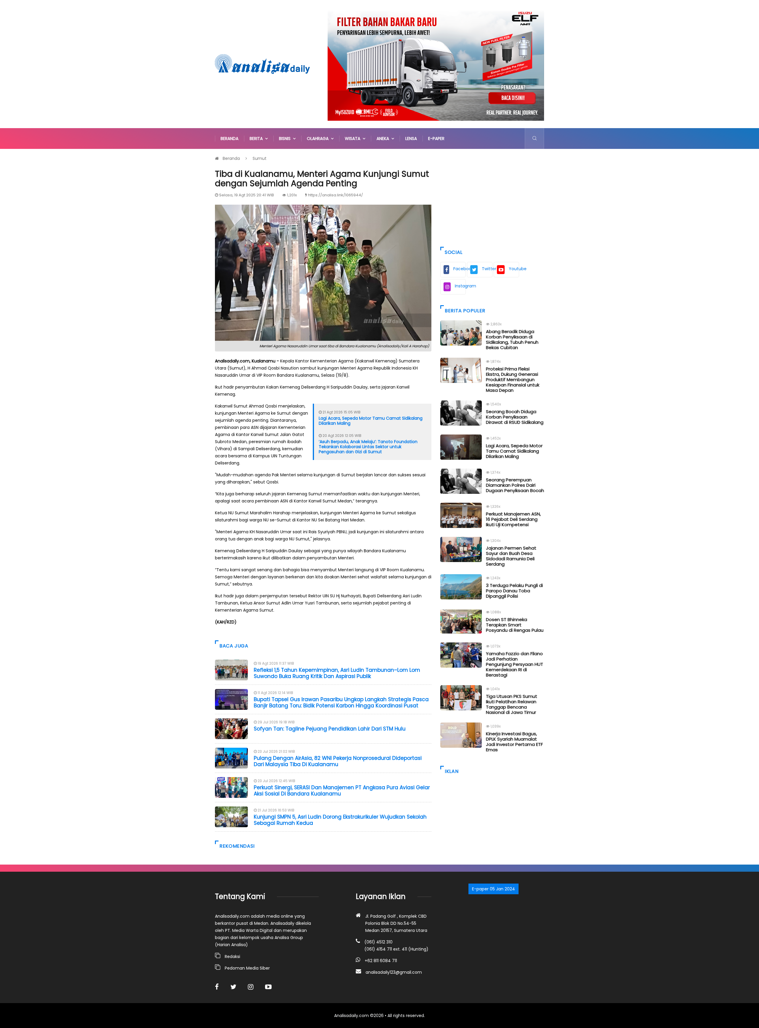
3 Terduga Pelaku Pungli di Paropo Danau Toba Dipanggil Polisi (514, 590)
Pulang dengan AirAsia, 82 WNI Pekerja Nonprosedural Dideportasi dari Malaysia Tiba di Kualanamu (338, 761)
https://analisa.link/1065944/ (335, 195)
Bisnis (286, 138)
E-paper (436, 138)
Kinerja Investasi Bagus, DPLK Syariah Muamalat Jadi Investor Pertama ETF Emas (514, 742)
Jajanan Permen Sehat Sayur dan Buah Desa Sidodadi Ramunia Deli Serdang (511, 556)
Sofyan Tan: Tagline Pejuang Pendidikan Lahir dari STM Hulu (330, 728)
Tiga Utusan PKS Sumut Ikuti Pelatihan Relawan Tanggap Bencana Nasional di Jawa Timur (511, 704)
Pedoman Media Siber (247, 968)
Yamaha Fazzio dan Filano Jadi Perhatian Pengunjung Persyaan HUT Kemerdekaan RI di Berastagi (514, 664)
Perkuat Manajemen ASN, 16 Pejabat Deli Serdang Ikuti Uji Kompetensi (513, 519)
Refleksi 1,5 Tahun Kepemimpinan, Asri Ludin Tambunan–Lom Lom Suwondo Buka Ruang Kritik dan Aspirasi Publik (337, 673)
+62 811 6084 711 (381, 961)
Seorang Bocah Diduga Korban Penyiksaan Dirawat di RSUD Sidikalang (514, 416)
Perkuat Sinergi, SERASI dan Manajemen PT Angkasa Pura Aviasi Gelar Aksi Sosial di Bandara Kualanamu (342, 790)
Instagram (460, 286)
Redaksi (232, 956)
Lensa (411, 138)
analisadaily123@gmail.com (394, 972)
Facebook (459, 269)
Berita (257, 138)
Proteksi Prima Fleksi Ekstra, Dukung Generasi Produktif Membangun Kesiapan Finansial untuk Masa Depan (512, 379)
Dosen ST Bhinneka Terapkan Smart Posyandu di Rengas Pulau (514, 624)
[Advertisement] (492, 196)
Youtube (514, 269)
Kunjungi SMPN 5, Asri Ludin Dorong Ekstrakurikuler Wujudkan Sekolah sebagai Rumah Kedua (340, 819)
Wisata (354, 138)
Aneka (384, 138)
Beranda (229, 138)
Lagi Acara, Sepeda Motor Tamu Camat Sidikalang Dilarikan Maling (370, 420)
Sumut (260, 158)
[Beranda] (262, 64)
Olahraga (319, 138)
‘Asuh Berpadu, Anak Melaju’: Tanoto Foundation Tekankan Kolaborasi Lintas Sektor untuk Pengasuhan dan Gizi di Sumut (368, 447)
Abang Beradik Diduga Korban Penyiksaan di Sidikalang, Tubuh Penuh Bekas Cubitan (512, 339)
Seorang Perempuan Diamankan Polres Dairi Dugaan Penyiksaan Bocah (515, 485)
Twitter (487, 269)
